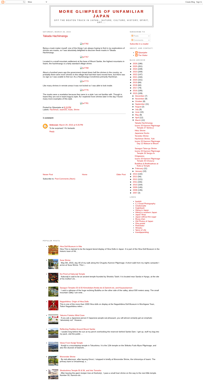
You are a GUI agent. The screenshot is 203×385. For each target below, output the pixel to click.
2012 (135, 179)
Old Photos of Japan (144, 221)
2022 (135, 74)
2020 (135, 80)
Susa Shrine (65, 260)
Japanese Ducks (142, 133)
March (138, 120)
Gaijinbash (140, 208)
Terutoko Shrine (142, 136)
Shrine (76, 109)
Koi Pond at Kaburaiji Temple (72, 274)
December (140, 96)
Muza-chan (140, 219)
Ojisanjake (142, 52)
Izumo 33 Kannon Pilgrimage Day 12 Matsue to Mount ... (147, 143)
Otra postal (140, 223)
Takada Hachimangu (55, 35)
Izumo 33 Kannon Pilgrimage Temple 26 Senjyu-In (147, 152)
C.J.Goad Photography (145, 203)
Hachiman (54, 109)
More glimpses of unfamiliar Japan (101, 13)
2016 (135, 90)
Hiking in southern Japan (146, 212)
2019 (135, 82)
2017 (135, 88)
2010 (135, 185)
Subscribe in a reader (139, 44)
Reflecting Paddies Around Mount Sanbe (77, 329)
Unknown (53, 125)
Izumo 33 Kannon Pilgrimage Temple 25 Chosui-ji (147, 160)
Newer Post (48, 174)
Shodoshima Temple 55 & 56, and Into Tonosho (80, 370)
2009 (135, 187)
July (137, 109)
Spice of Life (140, 230)
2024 (135, 69)
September (140, 104)
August (138, 107)
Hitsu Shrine (140, 130)
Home (84, 174)
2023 (135, 72)
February (139, 168)
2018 (135, 85)
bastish (138, 201)
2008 (135, 190)
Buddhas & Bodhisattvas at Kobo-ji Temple (146, 164)
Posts (136, 36)
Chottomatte (140, 206)
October (139, 101)
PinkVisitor (139, 225)
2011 (135, 182)
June (137, 112)
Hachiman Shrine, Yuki (145, 139)
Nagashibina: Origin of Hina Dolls (74, 301)
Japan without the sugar (145, 217)
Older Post (121, 174)
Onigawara (139, 156)
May (137, 115)
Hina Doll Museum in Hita (71, 246)
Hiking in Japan (142, 210)
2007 (135, 193)
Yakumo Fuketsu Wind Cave (72, 315)
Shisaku (138, 228)
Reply (51, 131)
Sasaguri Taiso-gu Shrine (146, 148)
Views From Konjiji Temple (71, 343)
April (137, 117)
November (140, 99)
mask (70, 109)
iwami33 (63, 109)
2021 (135, 77)
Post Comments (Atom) (65, 179)
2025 (135, 66)
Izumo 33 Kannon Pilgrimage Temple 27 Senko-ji (147, 126)
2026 (135, 63)
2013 (135, 176)
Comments (138, 40)
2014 (135, 174)
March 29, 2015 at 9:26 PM (71, 125)
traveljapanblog (142, 232)
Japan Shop (140, 214)
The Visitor (142, 55)
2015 (135, 93)
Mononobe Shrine (67, 357)
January (139, 171)
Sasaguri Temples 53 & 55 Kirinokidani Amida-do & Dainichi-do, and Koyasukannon (96, 288)
